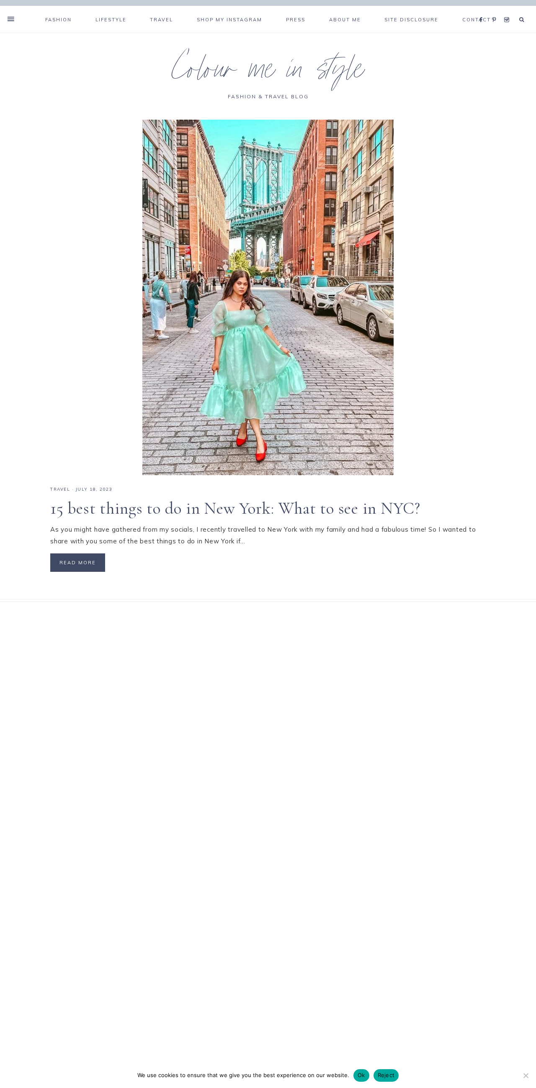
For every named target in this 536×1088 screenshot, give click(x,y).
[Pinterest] (496, 9)
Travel (60, 489)
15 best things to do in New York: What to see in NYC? (235, 508)
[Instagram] (508, 9)
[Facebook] (483, 9)
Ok (361, 1075)
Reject (386, 1075)
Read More (77, 563)
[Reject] (525, 1075)
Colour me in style (268, 72)
